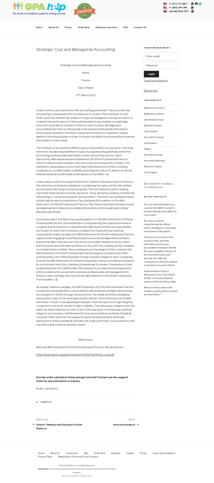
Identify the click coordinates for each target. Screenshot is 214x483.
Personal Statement (154, 160)
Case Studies (151, 131)
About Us (53, 27)
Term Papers (150, 172)
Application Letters (154, 113)
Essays (130, 453)
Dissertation (150, 143)
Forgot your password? (156, 80)
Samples (46, 402)
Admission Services (106, 27)
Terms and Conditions (163, 453)
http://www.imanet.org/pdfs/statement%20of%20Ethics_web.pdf (75, 354)
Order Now (83, 27)
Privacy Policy (45, 456)
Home (39, 27)
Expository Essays (153, 154)
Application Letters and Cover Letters (78, 456)
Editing (147, 149)
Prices (68, 27)
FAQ (125, 27)
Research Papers (153, 166)
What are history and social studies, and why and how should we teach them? (160, 291)
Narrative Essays (153, 125)
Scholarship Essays (154, 119)
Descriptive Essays (154, 137)
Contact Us (140, 27)
